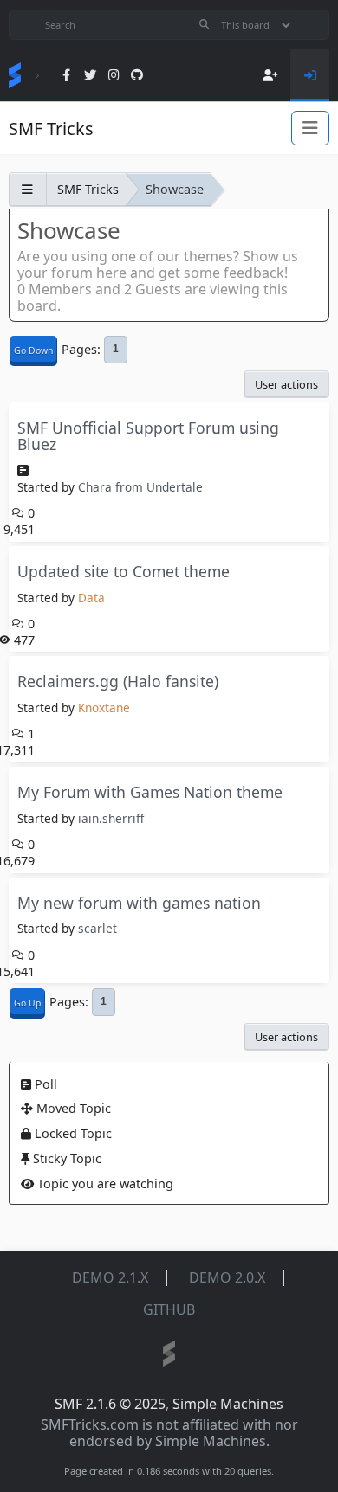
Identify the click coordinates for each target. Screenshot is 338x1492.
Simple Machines (227, 1403)
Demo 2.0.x (227, 1277)
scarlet (97, 928)
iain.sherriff (111, 818)
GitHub (169, 1309)
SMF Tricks (51, 128)
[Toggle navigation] (310, 128)
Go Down (33, 350)
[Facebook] (66, 76)
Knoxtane (104, 707)
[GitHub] (137, 76)
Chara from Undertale (140, 487)
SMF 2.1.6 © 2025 (110, 1403)
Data (91, 597)
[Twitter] (90, 76)
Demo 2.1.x (110, 1277)
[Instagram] (114, 76)
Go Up (27, 1003)
